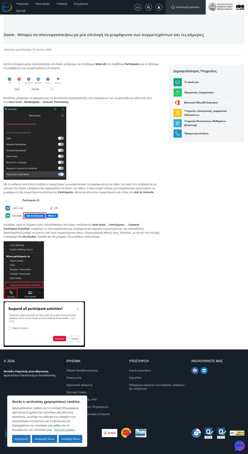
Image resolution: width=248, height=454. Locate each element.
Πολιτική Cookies (64, 429)
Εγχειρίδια (135, 377)
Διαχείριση (21, 439)
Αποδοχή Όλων (70, 439)
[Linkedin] (204, 370)
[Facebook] (195, 370)
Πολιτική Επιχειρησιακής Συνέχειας (88, 414)
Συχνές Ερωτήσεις (140, 370)
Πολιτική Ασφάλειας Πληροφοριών (87, 406)
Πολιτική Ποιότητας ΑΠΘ (81, 399)
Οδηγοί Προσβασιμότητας (82, 370)
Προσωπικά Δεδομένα (79, 385)
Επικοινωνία (73, 377)
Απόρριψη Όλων (45, 439)
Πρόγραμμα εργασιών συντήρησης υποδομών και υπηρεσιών (157, 386)
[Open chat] (239, 445)
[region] (47, 421)
